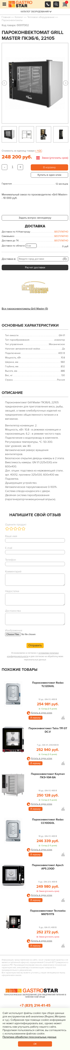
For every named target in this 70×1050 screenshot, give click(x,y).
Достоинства (13, 611)
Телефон (10, 559)
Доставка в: (9, 259)
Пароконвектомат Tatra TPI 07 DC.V (48, 730)
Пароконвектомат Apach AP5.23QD (48, 866)
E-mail (8, 548)
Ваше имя (11, 536)
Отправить (35, 645)
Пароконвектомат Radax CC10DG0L (48, 821)
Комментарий (13, 571)
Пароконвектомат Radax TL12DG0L (48, 684)
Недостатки (12, 591)
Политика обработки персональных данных (29, 1037)
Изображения (13, 630)
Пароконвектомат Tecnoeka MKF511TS (48, 912)
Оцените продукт (15, 524)
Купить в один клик (49, 175)
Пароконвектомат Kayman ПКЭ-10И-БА (48, 775)
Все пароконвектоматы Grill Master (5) (25, 308)
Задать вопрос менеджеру (35, 217)
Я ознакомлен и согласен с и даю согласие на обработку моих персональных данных (35, 656)
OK (35, 1044)
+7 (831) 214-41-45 (35, 1005)
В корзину (49, 167)
